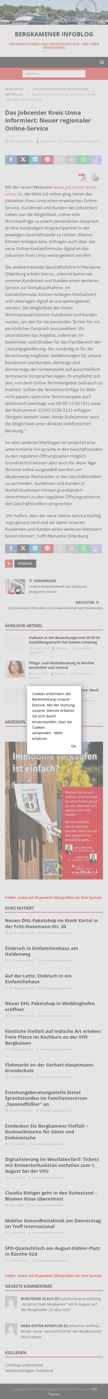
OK (73, 746)
